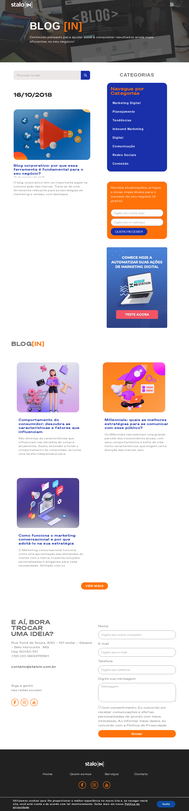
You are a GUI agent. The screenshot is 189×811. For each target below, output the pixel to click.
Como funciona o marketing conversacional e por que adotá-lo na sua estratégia (47, 539)
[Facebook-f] (15, 702)
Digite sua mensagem (117, 678)
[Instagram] (24, 702)
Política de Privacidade (147, 725)
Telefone (105, 661)
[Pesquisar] (85, 75)
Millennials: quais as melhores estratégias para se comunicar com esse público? (137, 424)
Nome (103, 626)
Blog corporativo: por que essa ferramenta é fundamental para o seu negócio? (48, 169)
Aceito (166, 804)
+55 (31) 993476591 (30, 656)
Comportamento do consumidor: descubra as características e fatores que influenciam (49, 426)
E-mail (103, 643)
